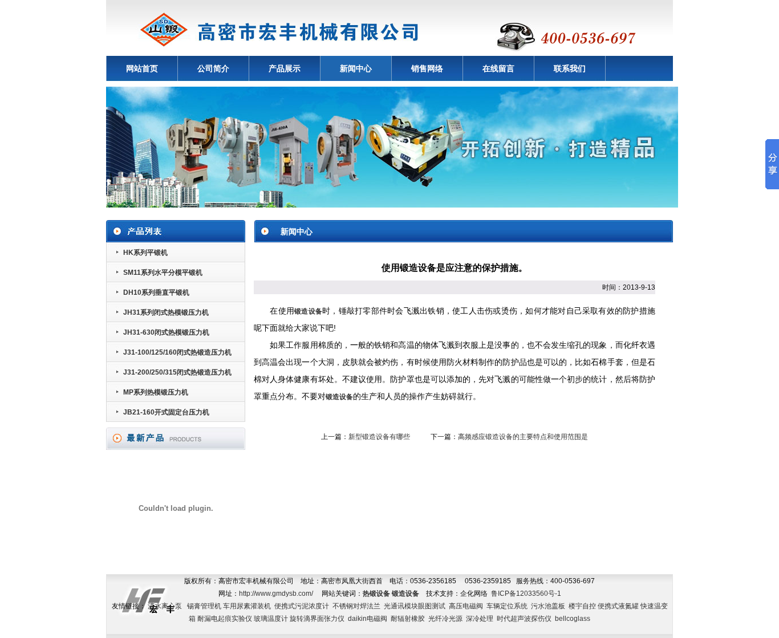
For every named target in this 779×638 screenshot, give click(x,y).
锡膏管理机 (204, 606)
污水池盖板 (548, 606)
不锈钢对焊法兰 (356, 606)
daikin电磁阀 (367, 619)
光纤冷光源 (445, 619)
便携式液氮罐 (618, 606)
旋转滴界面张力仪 (317, 619)
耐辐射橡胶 (408, 619)
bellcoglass (572, 619)
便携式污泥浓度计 (301, 606)
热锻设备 (376, 594)
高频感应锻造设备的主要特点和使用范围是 (523, 437)
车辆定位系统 (507, 606)
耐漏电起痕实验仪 (224, 619)
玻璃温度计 (271, 619)
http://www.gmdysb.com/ (276, 594)
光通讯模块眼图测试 (414, 606)
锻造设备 (308, 311)
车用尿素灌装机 (247, 606)
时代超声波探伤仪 (524, 619)
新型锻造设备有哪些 (379, 437)
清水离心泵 (165, 606)
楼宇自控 (582, 606)
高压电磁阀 (466, 606)
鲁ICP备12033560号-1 (526, 594)
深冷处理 (479, 619)
